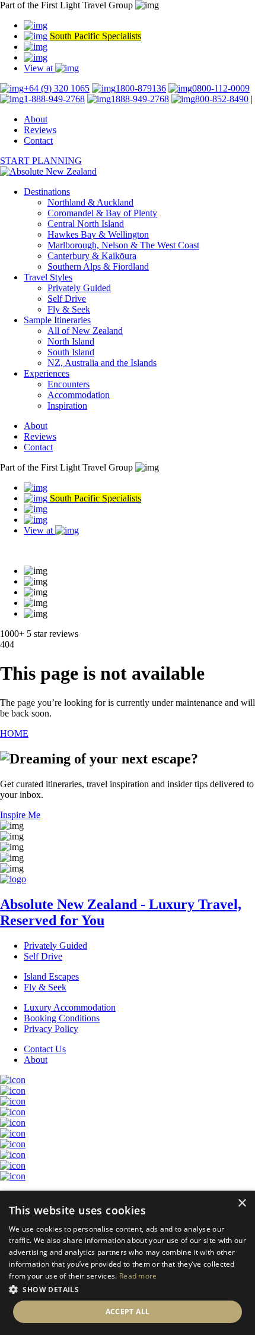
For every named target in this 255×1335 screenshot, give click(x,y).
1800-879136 (141, 88)
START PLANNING (41, 161)
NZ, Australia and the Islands (102, 363)
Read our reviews (33, 550)
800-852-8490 (221, 99)
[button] (127, 1289)
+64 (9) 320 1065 (57, 88)
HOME (14, 733)
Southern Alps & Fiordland (98, 266)
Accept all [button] (128, 1311)
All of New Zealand (85, 331)
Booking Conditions (62, 1018)
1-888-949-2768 (54, 99)
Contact (38, 140)
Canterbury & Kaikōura (91, 256)
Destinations (47, 192)
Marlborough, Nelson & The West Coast (123, 245)
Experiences (46, 373)
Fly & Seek (68, 309)
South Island (70, 352)
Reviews (40, 130)
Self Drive (66, 298)
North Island (70, 341)
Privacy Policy (51, 1029)
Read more (138, 1276)
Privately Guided (79, 288)
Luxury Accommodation (70, 1007)
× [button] (241, 1203)
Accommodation (78, 395)
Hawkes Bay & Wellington (98, 234)
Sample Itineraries (57, 320)
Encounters (68, 384)
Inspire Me (20, 815)
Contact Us (45, 1049)
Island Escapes (51, 976)
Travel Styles (48, 277)
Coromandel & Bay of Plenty (102, 213)
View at (39, 68)
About (35, 119)
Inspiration (67, 405)
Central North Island (85, 224)
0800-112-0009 (221, 88)
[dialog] (127, 1263)
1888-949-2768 (140, 99)
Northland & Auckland (90, 202)
